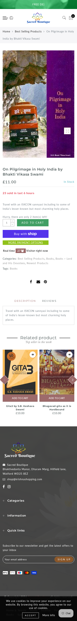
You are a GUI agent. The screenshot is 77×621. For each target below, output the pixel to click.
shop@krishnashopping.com (24, 479)
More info (48, 615)
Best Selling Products (28, 31)
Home (6, 31)
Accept (30, 615)
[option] (20, 383)
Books (50, 258)
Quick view (33, 354)
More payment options (25, 242)
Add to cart (20, 398)
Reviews (49, 300)
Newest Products (37, 263)
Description (25, 300)
